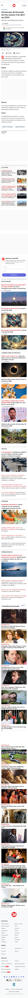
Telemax (16, 951)
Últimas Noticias (4, 923)
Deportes (3, 928)
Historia (3, 932)
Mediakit (4, 966)
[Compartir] (2, 53)
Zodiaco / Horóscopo (7, 126)
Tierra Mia (3, 951)
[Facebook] (4, 976)
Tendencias (3, 941)
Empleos (16, 969)
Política (4, 449)
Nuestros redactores (5, 969)
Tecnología (17, 939)
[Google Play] (18, 980)
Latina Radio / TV (18, 948)
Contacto (17, 960)
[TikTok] (16, 976)
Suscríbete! (14, 275)
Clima (16, 926)
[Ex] (9, 976)
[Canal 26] (14, 914)
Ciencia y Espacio (5, 926)
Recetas (3, 939)
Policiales (3, 937)
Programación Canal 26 (20, 966)
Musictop (3, 954)
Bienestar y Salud (18, 923)
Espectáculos (4, 930)
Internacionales (7, 552)
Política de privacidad (19, 963)
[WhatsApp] (18, 976)
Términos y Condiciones (16, 989)
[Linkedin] (14, 976)
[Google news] (23, 976)
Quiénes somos (4, 960)
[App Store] (9, 980)
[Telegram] (21, 976)
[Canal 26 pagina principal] (14, 6)
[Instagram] (7, 976)
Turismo (16, 941)
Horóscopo (4, 9)
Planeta (16, 935)
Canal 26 (6, 23)
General (16, 930)
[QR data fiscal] (14, 985)
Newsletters (5, 972)
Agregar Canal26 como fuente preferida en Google (15, 28)
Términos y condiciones (6, 963)
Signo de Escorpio (19, 126)
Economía (4, 501)
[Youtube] (11, 976)
